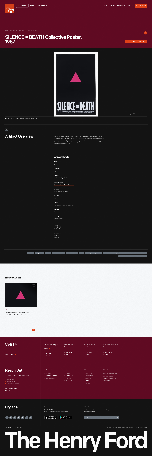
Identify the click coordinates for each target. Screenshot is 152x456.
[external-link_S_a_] (21, 379)
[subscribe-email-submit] (117, 417)
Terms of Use (143, 427)
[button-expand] (33, 285)
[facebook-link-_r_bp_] (7, 417)
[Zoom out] (135, 114)
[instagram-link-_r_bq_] (11, 417)
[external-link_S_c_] (21, 383)
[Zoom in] (132, 114)
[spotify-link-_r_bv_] (30, 417)
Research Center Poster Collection (64, 185)
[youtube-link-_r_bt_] (22, 417)
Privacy (131, 427)
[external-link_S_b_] (21, 381)
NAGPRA (109, 427)
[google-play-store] (65, 417)
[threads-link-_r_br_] (14, 417)
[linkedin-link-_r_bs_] (18, 417)
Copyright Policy (123, 427)
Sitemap (137, 427)
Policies (115, 427)
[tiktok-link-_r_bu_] (26, 417)
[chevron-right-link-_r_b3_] (33, 330)
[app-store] (50, 417)
